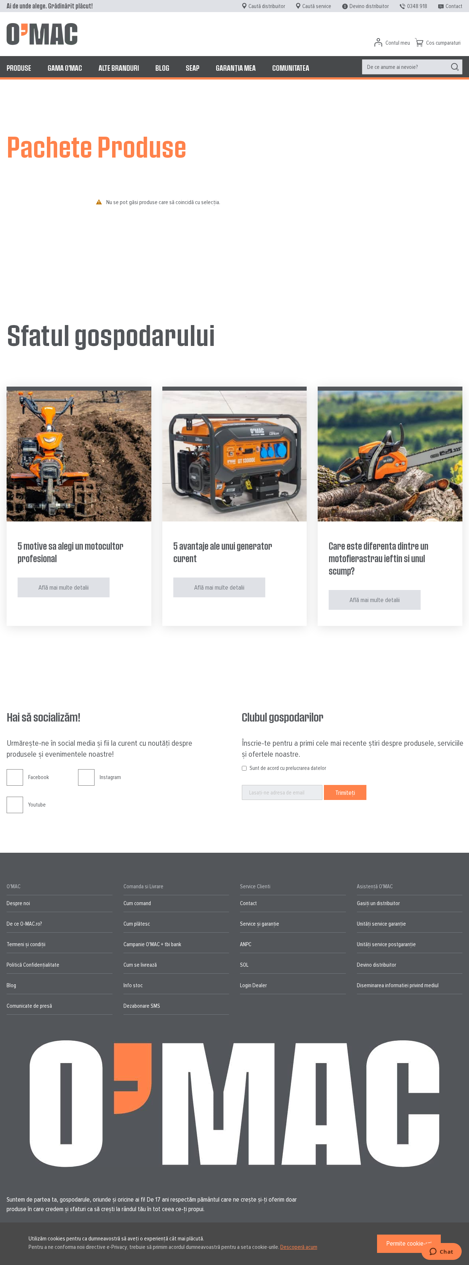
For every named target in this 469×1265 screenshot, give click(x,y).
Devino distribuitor (369, 6)
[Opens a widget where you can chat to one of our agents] (441, 1252)
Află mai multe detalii (63, 587)
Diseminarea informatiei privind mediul (398, 985)
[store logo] (42, 34)
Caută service (316, 6)
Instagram (110, 777)
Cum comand (137, 903)
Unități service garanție (381, 924)
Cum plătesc (136, 924)
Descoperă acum (298, 1247)
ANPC (245, 944)
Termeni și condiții (26, 944)
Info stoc (133, 985)
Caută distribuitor (266, 6)
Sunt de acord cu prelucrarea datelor (288, 768)
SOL (244, 965)
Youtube (37, 804)
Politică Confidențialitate (33, 965)
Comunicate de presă (29, 1006)
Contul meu (397, 43)
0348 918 (417, 6)
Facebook (38, 777)
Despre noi (18, 903)
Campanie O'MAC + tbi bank (152, 944)
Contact (454, 6)
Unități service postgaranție (386, 944)
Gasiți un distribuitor (378, 903)
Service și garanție (259, 924)
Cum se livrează (140, 965)
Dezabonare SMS (141, 1006)
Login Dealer (253, 985)
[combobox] (412, 66)
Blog (11, 985)
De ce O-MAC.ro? (24, 924)
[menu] (234, 68)
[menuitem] (19, 68)
